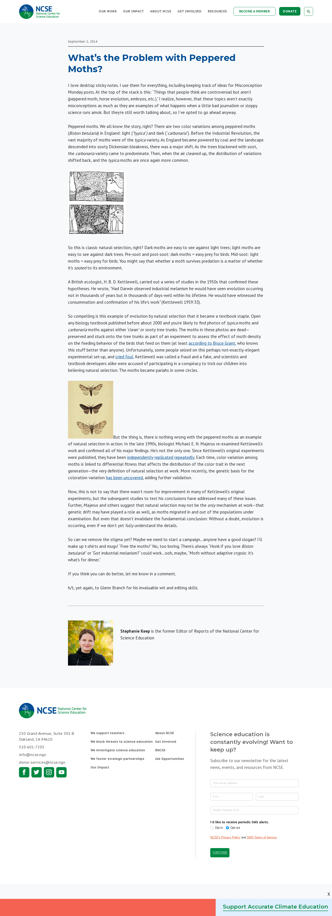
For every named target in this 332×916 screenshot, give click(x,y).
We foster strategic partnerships (117, 759)
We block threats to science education (122, 742)
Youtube (61, 772)
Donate (290, 11)
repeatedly (184, 457)
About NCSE (160, 11)
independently (140, 457)
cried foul (124, 356)
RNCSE (160, 750)
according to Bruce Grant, (212, 343)
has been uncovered (124, 477)
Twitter (36, 772)
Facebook (24, 772)
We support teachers (107, 733)
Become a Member (254, 11)
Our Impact (133, 11)
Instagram (49, 772)
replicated (163, 457)
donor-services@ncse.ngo (42, 762)
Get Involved (189, 11)
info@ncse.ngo (32, 754)
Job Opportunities (169, 759)
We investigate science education (118, 750)
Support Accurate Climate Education (275, 906)
